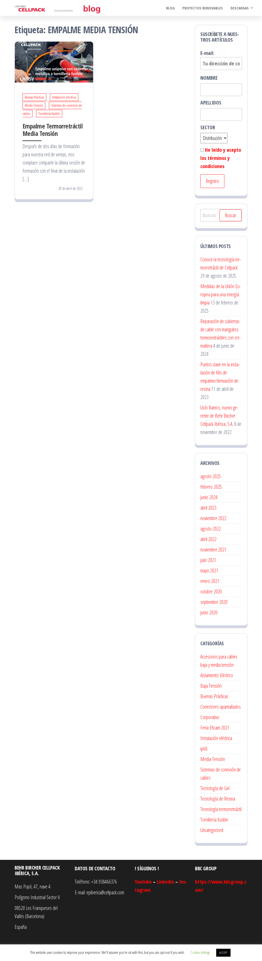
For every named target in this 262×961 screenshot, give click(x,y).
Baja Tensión (211, 685)
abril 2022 (208, 539)
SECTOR (207, 127)
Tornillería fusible (49, 113)
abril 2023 (208, 507)
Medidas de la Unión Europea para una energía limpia (220, 294)
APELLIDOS (210, 102)
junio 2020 (208, 612)
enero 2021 (209, 581)
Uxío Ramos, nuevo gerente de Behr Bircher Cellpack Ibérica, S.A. (219, 415)
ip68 (203, 748)
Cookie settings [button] (200, 952)
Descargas (240, 7)
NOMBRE (208, 77)
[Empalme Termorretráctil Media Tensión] (54, 61)
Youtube (143, 881)
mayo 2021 (209, 570)
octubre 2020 (211, 591)
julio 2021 (208, 560)
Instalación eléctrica (64, 97)
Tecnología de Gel (215, 788)
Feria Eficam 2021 (214, 727)
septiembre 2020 (213, 602)
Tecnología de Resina (217, 798)
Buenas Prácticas (34, 97)
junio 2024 (208, 497)
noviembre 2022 (213, 518)
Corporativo (209, 717)
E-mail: (207, 53)
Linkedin (165, 881)
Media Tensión (34, 105)
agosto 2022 (210, 528)
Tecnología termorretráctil (221, 809)
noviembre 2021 (213, 549)
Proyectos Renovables (202, 7)
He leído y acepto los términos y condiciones (220, 158)
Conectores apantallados (220, 706)
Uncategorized (211, 830)
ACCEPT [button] (223, 952)
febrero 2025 (211, 486)
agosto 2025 (210, 476)
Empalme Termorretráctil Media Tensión (53, 130)
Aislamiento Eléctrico (216, 675)
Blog (170, 7)
